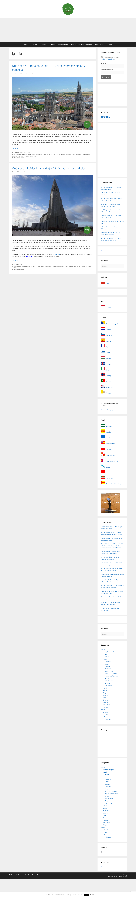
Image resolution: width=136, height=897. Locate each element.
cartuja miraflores (32, 154)
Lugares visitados (63, 44)
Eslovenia (106, 657)
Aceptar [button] (86, 894)
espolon (58, 154)
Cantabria (108, 669)
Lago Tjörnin (64, 266)
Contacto (109, 44)
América (105, 712)
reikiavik (74, 266)
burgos (16, 154)
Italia (104, 697)
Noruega (105, 700)
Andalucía (108, 661)
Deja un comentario (19, 157)
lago (59, 266)
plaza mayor (15, 156)
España (44, 44)
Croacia (105, 654)
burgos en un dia (22, 154)
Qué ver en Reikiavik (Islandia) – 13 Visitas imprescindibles (49, 168)
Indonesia (108, 719)
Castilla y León (18, 152)
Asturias (107, 666)
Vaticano (105, 707)
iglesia (67, 154)
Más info (92, 895)
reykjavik (79, 266)
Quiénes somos (99, 44)
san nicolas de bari (24, 156)
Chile (106, 714)
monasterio (72, 154)
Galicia (107, 678)
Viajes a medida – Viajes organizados (81, 44)
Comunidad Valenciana (112, 676)
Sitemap (124, 875)
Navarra (53, 44)
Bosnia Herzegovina (109, 652)
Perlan (69, 266)
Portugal (105, 702)
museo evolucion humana (83, 154)
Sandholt (84, 266)
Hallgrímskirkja (36, 266)
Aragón (107, 664)
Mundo (26, 44)
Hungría (105, 693)
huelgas (63, 154)
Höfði (46, 266)
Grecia (105, 690)
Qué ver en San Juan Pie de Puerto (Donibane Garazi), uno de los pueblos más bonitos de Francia (112, 546)
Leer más (15, 148)
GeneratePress (36, 875)
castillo (48, 154)
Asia (104, 717)
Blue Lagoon (28, 266)
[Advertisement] (68, 30)
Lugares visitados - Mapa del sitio (117, 876)
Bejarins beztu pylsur (19, 266)
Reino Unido (106, 705)
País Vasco (108, 685)
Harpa (42, 266)
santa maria (33, 156)
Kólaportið (54, 266)
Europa (35, 44)
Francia (105, 688)
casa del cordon (41, 154)
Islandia (57, 254)
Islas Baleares (109, 681)
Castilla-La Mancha (111, 673)
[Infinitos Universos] (68, 9)
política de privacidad (107, 59)
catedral (53, 154)
